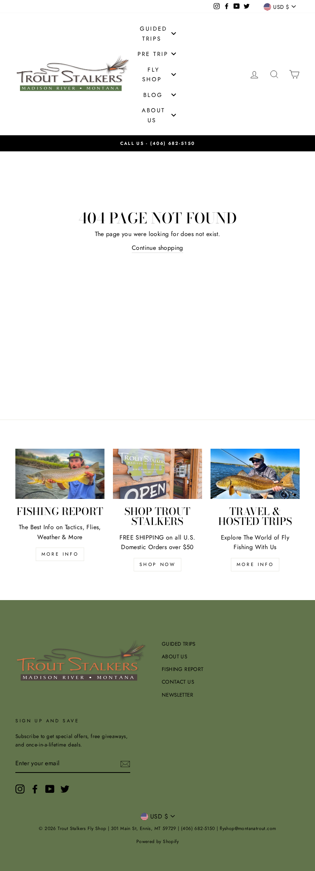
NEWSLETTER (177, 695)
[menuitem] (157, 33)
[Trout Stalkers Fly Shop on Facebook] (35, 789)
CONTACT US (178, 682)
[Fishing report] (59, 474)
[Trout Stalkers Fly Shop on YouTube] (50, 789)
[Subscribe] (125, 764)
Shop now (157, 564)
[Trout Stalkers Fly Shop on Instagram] (20, 789)
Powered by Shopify (157, 841)
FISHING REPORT (183, 669)
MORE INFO (59, 554)
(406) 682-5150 (172, 143)
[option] (157, 143)
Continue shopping (157, 247)
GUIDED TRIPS (179, 644)
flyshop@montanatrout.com (248, 828)
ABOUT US (174, 656)
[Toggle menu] (174, 34)
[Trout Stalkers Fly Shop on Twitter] (65, 789)
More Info (255, 564)
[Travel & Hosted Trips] (255, 474)
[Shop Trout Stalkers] (157, 474)
